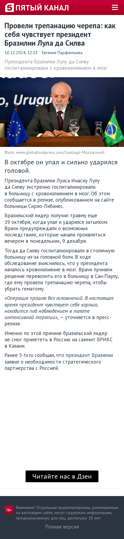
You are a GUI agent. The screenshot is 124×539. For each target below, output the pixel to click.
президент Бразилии (89, 355)
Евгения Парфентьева (62, 52)
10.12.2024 (15, 52)
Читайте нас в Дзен (62, 476)
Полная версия (62, 526)
